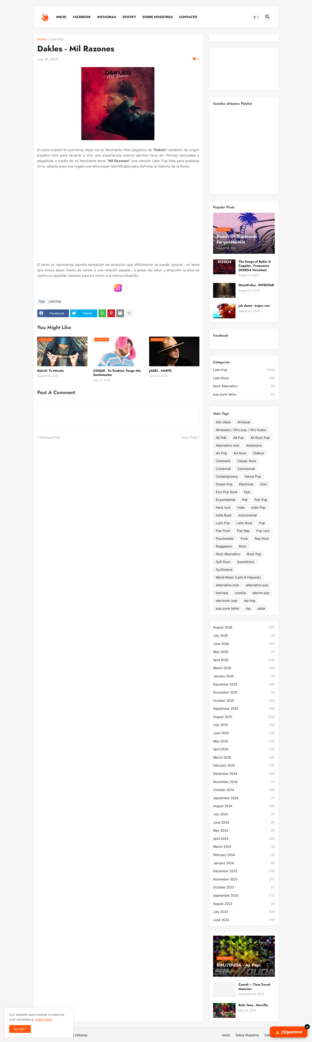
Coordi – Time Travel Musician (254, 986)
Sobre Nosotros (157, 17)
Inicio (61, 17)
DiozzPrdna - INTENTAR (256, 285)
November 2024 (244, 782)
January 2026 (244, 676)
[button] (256, 17)
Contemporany (227, 476)
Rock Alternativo (244, 386)
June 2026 (244, 644)
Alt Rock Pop (260, 438)
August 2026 (244, 627)
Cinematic (223, 461)
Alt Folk (221, 438)
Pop (262, 523)
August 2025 (244, 717)
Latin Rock (244, 378)
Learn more (43, 1019)
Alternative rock (227, 445)
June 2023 (244, 920)
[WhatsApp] (102, 313)
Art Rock (240, 453)
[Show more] (129, 313)
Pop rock (263, 531)
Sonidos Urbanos (74, 1035)
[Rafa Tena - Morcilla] (224, 1010)
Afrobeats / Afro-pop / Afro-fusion (241, 430)
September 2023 (244, 895)
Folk (245, 500)
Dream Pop (224, 484)
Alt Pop (238, 438)
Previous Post (50, 437)
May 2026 (244, 652)
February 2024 (244, 855)
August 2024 (244, 806)
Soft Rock (223, 562)
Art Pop (221, 453)
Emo (263, 484)
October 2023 (244, 887)
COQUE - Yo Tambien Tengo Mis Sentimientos (117, 373)
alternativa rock (227, 585)
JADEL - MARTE (160, 371)
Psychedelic (225, 538)
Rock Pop (254, 554)
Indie (241, 507)
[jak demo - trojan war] (224, 311)
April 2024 (244, 838)
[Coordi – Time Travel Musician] (224, 989)
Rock (242, 546)
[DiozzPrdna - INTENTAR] (224, 290)
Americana (254, 445)
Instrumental (247, 515)
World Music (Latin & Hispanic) (238, 577)
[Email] (120, 313)
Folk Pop (260, 500)
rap (248, 608)
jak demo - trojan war (254, 306)
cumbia (240, 593)
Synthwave (224, 569)
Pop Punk (223, 531)
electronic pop (226, 600)
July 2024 (244, 814)
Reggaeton (224, 546)
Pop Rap (243, 531)
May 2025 (244, 741)
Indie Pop (258, 507)
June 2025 (244, 733)
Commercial (246, 469)
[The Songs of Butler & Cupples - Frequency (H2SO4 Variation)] (224, 266)
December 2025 (244, 684)
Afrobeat (243, 422)
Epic (247, 492)
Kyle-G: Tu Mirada (50, 371)
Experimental (225, 500)
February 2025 (244, 765)
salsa (261, 608)
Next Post (189, 437)
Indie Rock (224, 515)
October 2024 (244, 790)
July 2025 (244, 725)
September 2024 (244, 798)
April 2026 (244, 660)
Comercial (223, 469)
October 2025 (244, 700)
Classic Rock (246, 461)
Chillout (258, 453)
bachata (222, 593)
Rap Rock (262, 538)
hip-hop (250, 600)
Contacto (188, 17)
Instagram (106, 17)
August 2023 (244, 904)
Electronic (246, 484)
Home (41, 39)
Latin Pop (57, 39)
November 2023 (244, 879)
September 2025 (244, 708)
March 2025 (244, 757)
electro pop (261, 593)
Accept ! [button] (20, 1029)
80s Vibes (223, 422)
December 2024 (244, 773)
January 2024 (244, 863)
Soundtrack (245, 562)
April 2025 (244, 749)
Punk (244, 538)
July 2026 (244, 635)
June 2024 (244, 822)
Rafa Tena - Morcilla (253, 1005)
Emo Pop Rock (227, 492)
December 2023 (244, 871)
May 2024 (244, 830)
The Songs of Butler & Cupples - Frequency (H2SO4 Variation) (254, 265)
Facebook (82, 17)
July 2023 (244, 912)
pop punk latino (244, 394)
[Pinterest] (111, 313)
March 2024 (244, 846)
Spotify (129, 17)
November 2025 (244, 692)
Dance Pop (253, 476)
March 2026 (244, 668)
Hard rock (223, 507)
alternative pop (257, 585)
